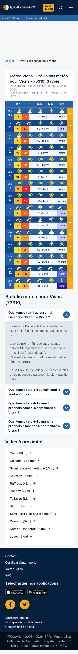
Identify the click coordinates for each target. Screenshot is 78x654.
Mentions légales (17, 618)
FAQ (8, 575)
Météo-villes (14, 569)
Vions (5, 18)
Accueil (9, 60)
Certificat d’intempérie (20, 562)
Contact (10, 556)
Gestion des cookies (19, 627)
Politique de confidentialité (23, 622)
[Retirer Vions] (22, 18)
